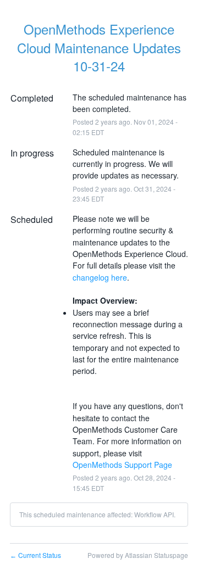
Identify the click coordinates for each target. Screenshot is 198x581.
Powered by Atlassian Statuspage (137, 555)
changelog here (100, 277)
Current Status (35, 555)
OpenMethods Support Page (122, 464)
